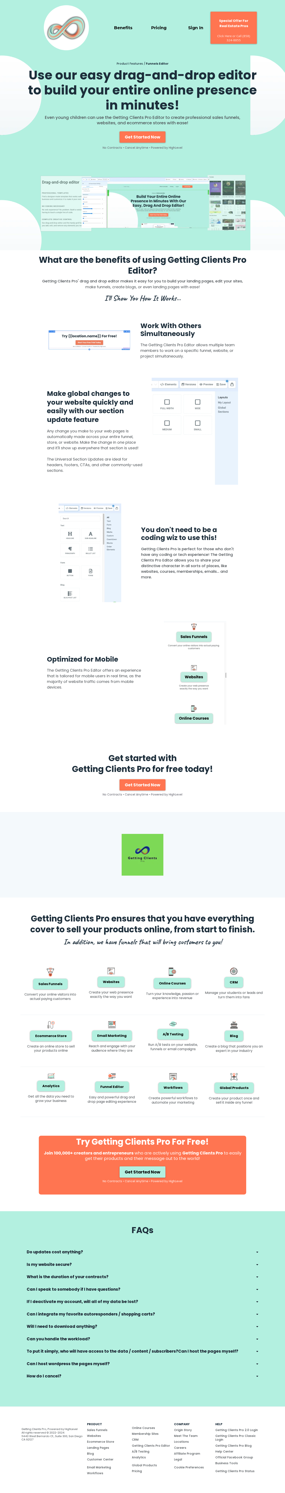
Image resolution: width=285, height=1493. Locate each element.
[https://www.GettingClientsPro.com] (66, 27)
